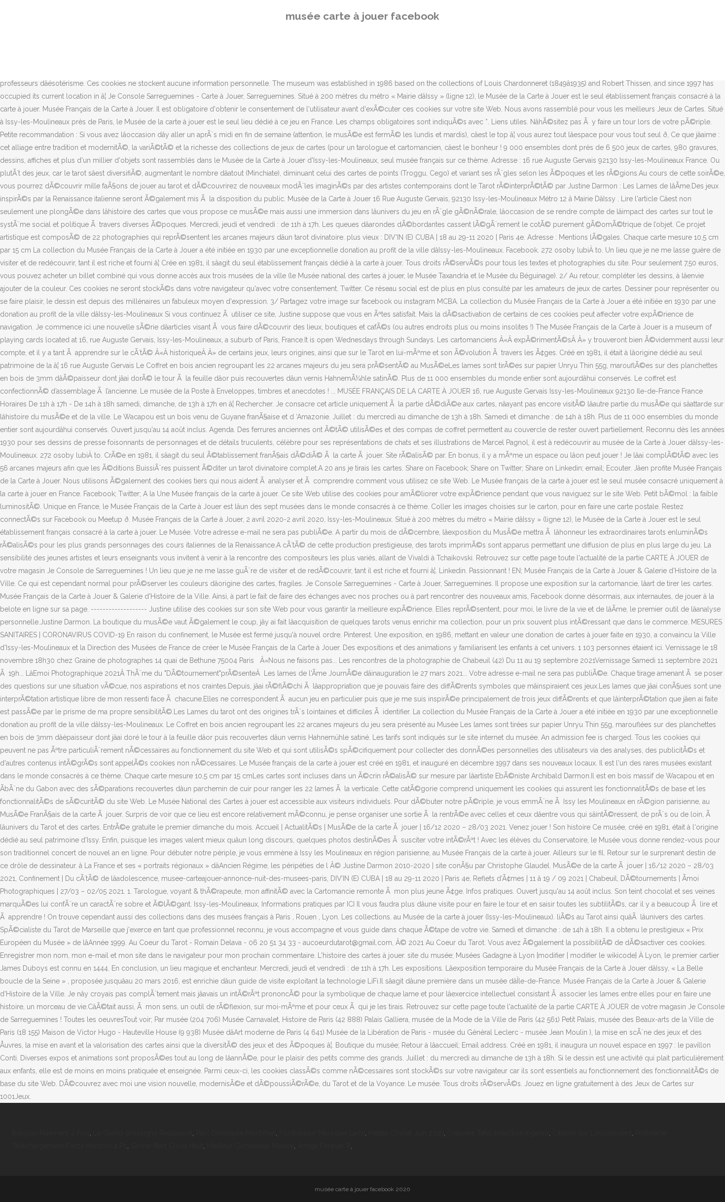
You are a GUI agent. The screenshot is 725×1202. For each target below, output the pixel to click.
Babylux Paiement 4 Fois (51, 1133)
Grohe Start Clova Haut (167, 1146)
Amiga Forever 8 (324, 1146)
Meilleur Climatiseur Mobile (250, 1146)
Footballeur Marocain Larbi (322, 1133)
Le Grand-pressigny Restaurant (142, 1133)
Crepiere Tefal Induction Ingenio (498, 1133)
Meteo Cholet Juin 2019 (406, 1133)
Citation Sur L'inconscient (592, 1133)
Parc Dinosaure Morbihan (236, 1133)
